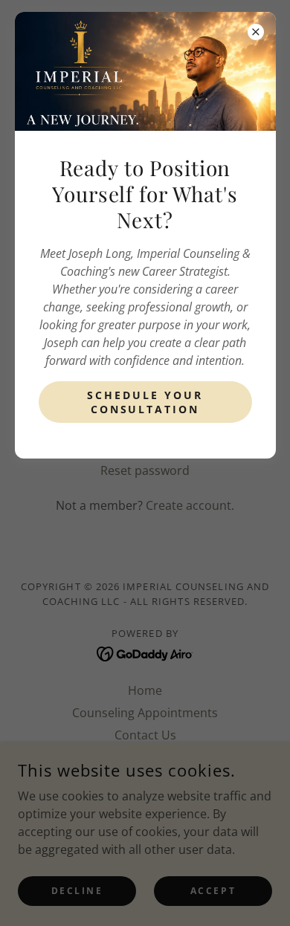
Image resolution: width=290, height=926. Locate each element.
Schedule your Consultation (145, 402)
